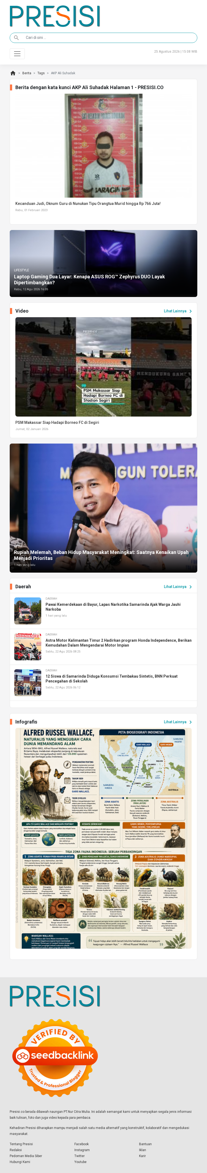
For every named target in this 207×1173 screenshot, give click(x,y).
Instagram (82, 1150)
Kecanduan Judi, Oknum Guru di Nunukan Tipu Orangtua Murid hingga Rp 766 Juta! (88, 203)
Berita (26, 73)
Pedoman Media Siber (26, 1156)
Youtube (80, 1162)
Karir (142, 1156)
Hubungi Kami (20, 1162)
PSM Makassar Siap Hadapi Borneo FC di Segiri (57, 422)
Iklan (142, 1150)
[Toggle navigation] (17, 53)
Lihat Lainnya (179, 311)
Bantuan (145, 1144)
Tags (41, 73)
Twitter (79, 1156)
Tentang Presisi (21, 1144)
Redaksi (16, 1150)
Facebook (81, 1144)
